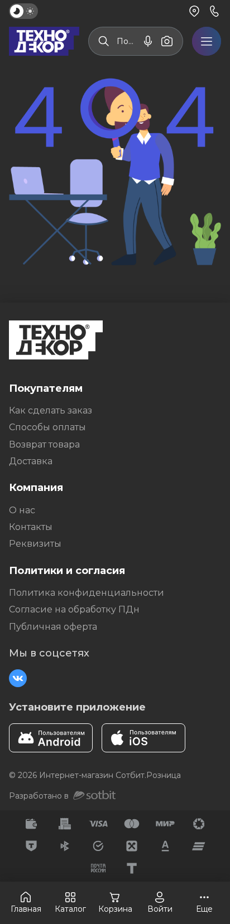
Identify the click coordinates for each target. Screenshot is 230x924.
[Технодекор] (44, 41)
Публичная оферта (53, 626)
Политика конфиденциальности (86, 592)
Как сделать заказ (50, 410)
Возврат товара (44, 444)
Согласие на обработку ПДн (74, 609)
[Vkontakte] (18, 678)
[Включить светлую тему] (23, 11)
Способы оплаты (47, 427)
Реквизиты (35, 543)
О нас (22, 510)
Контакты (30, 527)
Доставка (30, 461)
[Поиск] (104, 41)
